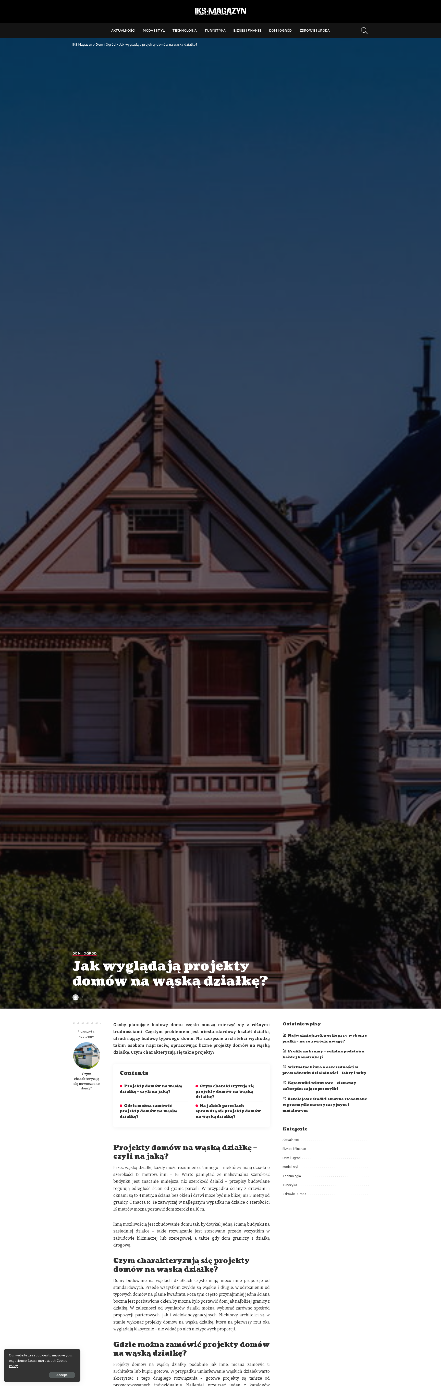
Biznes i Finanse (294, 1149)
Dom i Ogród (84, 953)
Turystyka (290, 1185)
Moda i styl (290, 1167)
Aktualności (291, 1140)
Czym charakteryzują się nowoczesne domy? (87, 1081)
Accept (62, 1375)
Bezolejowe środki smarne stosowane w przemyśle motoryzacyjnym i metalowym (325, 1105)
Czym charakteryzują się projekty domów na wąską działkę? (224, 1091)
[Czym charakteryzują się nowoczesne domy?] (86, 1055)
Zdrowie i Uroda (294, 1194)
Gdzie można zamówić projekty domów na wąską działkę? (148, 1111)
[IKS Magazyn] (220, 11)
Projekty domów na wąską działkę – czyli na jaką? (151, 1089)
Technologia (292, 1176)
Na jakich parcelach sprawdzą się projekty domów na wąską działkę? (228, 1111)
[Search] (364, 30)
